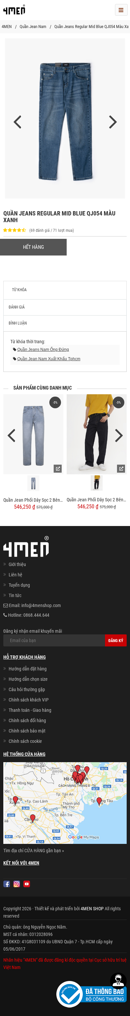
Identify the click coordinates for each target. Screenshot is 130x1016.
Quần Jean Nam (33, 26)
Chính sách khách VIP (29, 699)
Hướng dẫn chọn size (28, 679)
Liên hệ (15, 574)
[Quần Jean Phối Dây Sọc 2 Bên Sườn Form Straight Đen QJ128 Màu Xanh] (33, 434)
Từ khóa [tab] (19, 290)
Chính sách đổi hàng (27, 720)
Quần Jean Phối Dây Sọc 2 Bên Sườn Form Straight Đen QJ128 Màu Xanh (33, 500)
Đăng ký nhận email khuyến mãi (32, 631)
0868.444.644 (36, 615)
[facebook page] (6, 884)
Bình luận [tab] (18, 323)
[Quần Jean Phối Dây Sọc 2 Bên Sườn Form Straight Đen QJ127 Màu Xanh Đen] (97, 434)
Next (119, 435)
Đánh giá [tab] (17, 307)
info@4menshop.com (41, 605)
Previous (11, 435)
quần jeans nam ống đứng (43, 349)
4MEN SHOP (92, 908)
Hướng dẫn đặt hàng (28, 668)
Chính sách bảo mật (27, 730)
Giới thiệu (17, 564)
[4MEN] (14, 11)
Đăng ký (115, 640)
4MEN (7, 26)
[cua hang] (65, 804)
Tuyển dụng (19, 585)
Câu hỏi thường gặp (27, 689)
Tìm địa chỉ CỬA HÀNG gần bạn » (33, 850)
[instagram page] (16, 884)
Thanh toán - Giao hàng (30, 710)
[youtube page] (26, 884)
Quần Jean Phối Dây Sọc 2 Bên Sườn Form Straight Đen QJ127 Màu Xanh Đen (97, 499)
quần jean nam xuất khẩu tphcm (48, 359)
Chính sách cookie (25, 741)
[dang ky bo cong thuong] (91, 994)
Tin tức (15, 595)
